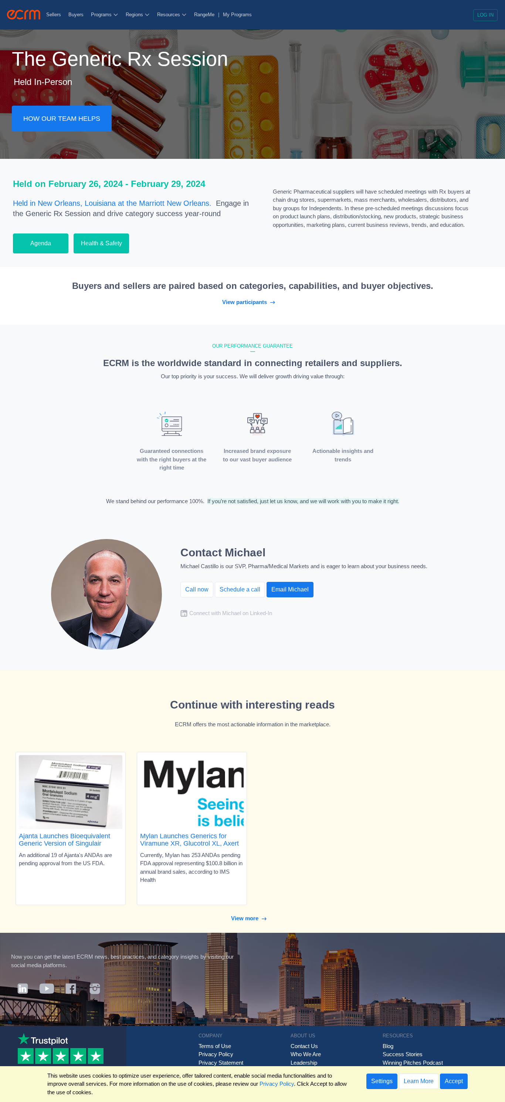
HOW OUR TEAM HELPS (61, 118)
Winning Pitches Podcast (413, 1063)
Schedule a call (240, 589)
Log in (485, 15)
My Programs (237, 14)
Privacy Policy (216, 1054)
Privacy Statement (221, 1063)
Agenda (40, 243)
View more (246, 918)
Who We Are (306, 1054)
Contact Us (304, 1046)
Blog (388, 1046)
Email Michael (290, 589)
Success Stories (403, 1054)
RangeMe (204, 14)
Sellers (53, 14)
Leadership (304, 1063)
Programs (102, 14)
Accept (454, 1081)
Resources (169, 14)
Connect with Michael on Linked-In (230, 613)
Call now (197, 589)
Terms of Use (215, 1046)
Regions (135, 14)
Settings (382, 1081)
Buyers (76, 14)
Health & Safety (101, 243)
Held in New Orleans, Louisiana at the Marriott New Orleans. (112, 203)
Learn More (419, 1081)
